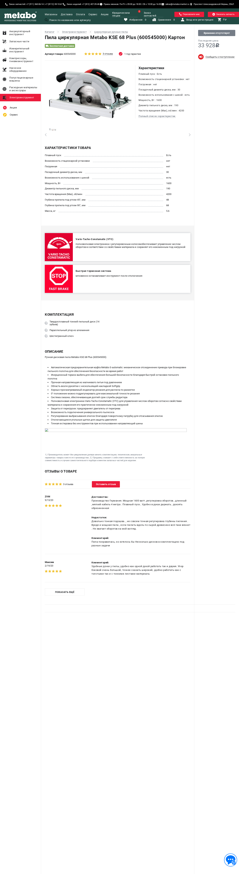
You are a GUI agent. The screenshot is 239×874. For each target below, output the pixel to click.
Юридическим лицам (121, 14)
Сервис (93, 14)
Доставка (66, 14)
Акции (105, 14)
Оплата (80, 14)
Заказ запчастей (150, 14)
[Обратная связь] (230, 860)
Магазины (51, 14)
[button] (45, 134)
